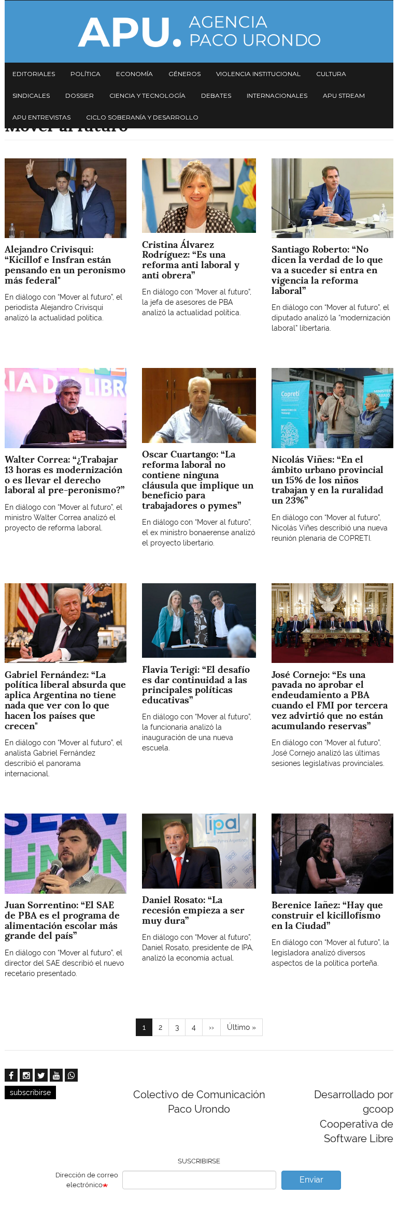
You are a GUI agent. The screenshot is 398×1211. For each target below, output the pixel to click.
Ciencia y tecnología (147, 95)
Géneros (184, 74)
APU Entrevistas (41, 117)
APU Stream (344, 95)
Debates (216, 95)
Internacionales (277, 95)
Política (85, 74)
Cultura (331, 74)
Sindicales (31, 95)
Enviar (311, 1180)
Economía (134, 74)
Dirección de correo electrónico (86, 1180)
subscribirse (30, 1092)
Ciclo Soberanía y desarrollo (142, 117)
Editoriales (33, 74)
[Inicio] (199, 31)
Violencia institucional (258, 74)
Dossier (79, 95)
